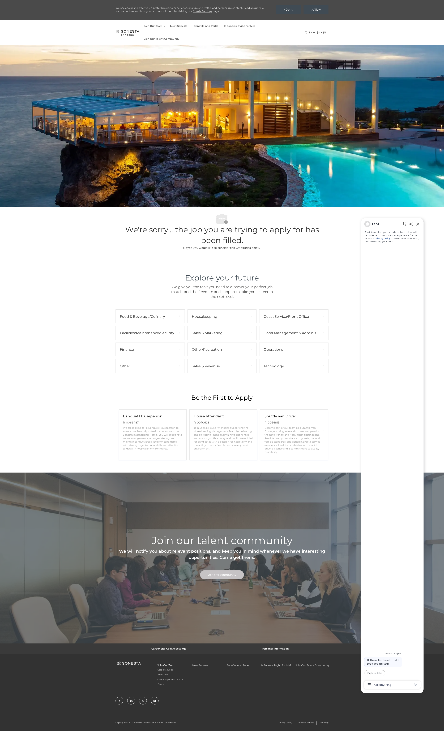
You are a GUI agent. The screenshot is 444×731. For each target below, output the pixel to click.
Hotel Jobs (162, 674)
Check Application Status (170, 679)
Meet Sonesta (178, 26)
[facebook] (119, 700)
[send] (415, 685)
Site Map (324, 722)
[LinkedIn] (131, 700)
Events (160, 684)
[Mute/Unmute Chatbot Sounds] (411, 223)
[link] (222, 574)
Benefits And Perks (206, 26)
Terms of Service (305, 722)
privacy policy (382, 238)
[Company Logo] (128, 32)
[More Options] (369, 685)
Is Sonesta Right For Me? (239, 26)
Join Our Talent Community (161, 38)
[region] (392, 454)
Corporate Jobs (165, 669)
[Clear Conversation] (404, 224)
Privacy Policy (285, 722)
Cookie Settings (202, 11)
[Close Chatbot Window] (418, 224)
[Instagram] (155, 700)
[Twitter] (143, 700)
